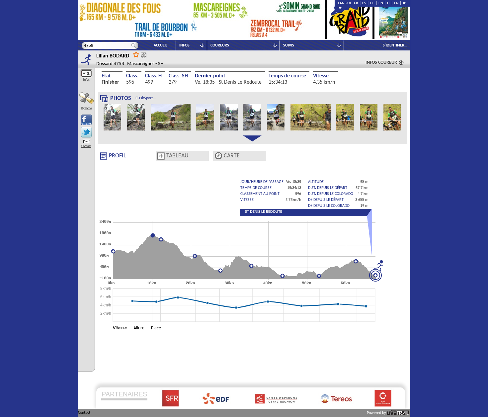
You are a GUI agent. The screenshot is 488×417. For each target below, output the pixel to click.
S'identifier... (395, 45)
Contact (86, 146)
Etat (106, 76)
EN (380, 3)
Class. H (153, 76)
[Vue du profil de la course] (103, 156)
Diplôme (86, 108)
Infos (86, 80)
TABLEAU (177, 156)
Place (156, 328)
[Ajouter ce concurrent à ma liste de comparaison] (143, 55)
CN (396, 3)
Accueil (160, 45)
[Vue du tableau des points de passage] (161, 156)
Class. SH (178, 76)
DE (372, 3)
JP (404, 3)
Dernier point (210, 76)
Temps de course (287, 76)
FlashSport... (145, 98)
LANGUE (346, 3)
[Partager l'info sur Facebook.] (86, 120)
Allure (138, 328)
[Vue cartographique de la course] (218, 156)
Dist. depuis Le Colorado (330, 194)
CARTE (232, 156)
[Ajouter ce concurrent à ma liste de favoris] (136, 54)
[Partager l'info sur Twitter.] (86, 132)
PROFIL (117, 156)
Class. (132, 76)
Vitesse (321, 76)
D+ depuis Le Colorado (329, 206)
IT (388, 3)
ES (364, 3)
